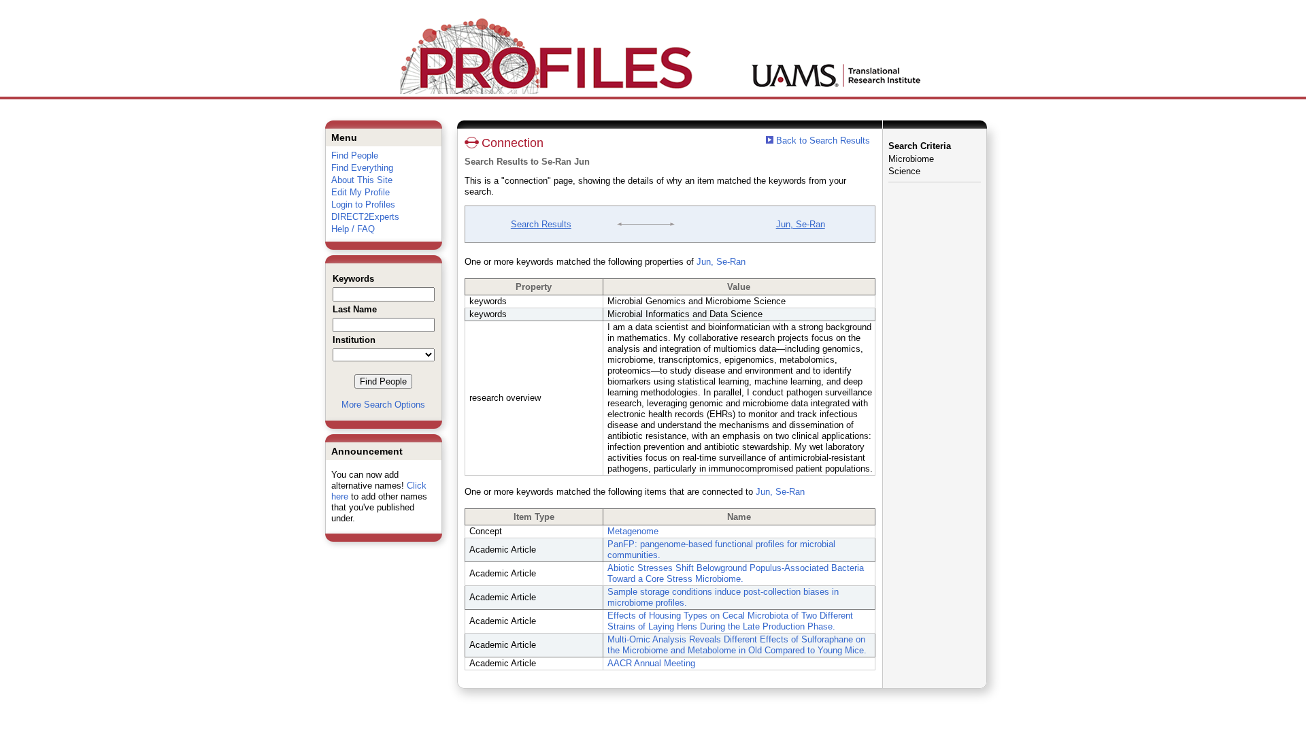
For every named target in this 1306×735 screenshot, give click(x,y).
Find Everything (362, 168)
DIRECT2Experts (365, 217)
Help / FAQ (353, 229)
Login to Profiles (363, 204)
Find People (354, 155)
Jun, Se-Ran (800, 224)
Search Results (541, 224)
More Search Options (383, 404)
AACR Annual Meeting (651, 663)
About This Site (361, 180)
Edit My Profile (360, 192)
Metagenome (632, 531)
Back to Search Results (821, 140)
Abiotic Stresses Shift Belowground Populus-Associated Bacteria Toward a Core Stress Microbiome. (735, 573)
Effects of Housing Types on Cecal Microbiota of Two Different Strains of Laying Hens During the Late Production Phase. (730, 621)
